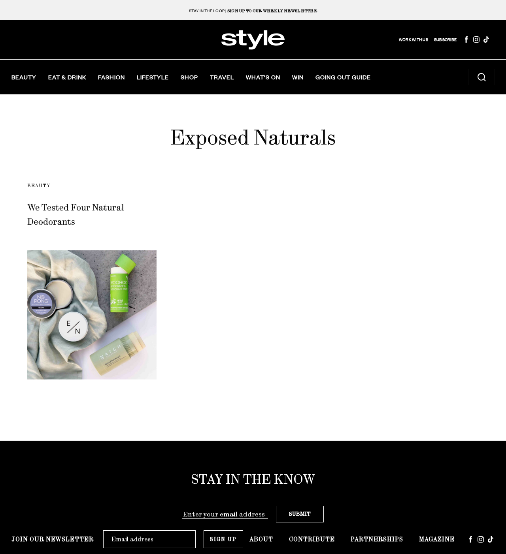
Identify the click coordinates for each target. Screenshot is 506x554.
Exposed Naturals (253, 137)
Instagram (476, 39)
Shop (189, 77)
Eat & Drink (67, 77)
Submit (300, 514)
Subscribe (445, 40)
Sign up (223, 539)
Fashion (111, 77)
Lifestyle (153, 77)
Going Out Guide (343, 77)
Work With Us (413, 40)
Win (298, 77)
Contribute (312, 539)
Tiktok (486, 39)
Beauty (23, 77)
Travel (222, 77)
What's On (263, 77)
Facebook (466, 39)
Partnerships (377, 539)
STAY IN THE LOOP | (253, 11)
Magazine (437, 539)
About (261, 539)
